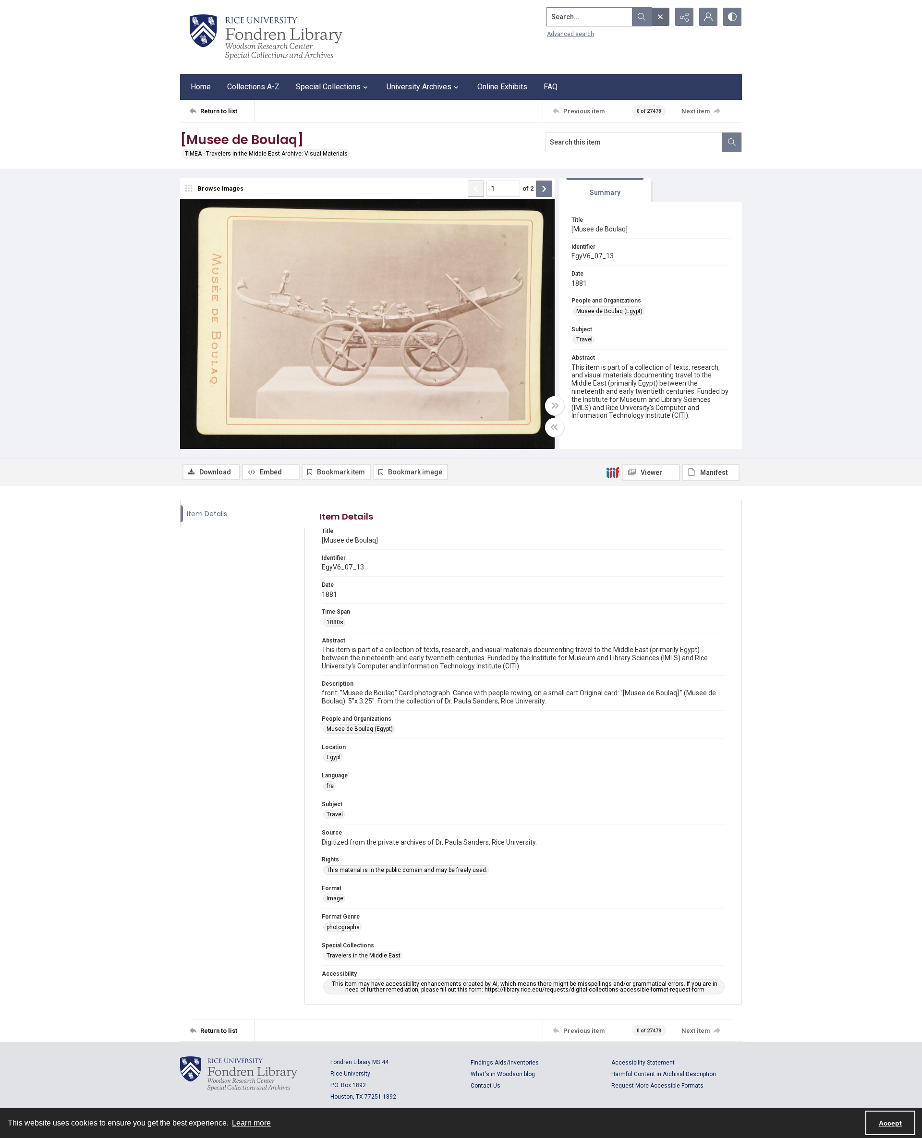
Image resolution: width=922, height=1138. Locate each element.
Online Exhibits (502, 86)
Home (201, 86)
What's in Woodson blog (503, 1074)
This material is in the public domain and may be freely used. (407, 870)
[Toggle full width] (554, 405)
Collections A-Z (253, 86)
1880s (335, 622)
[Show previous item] (476, 189)
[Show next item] (544, 189)
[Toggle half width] (554, 427)
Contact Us (485, 1085)
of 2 (528, 188)
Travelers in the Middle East (363, 955)
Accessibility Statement (643, 1062)
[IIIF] (612, 472)
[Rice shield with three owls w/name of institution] (266, 37)
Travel (584, 339)
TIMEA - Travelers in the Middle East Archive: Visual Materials (266, 153)
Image (335, 898)
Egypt (334, 757)
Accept (890, 1123)
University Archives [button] (419, 86)
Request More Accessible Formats (657, 1085)
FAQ (551, 86)
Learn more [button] (251, 1123)
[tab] (605, 190)
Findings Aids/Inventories (505, 1062)
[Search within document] (731, 142)
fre (330, 786)
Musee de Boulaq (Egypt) (609, 311)
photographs (343, 927)
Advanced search (570, 34)
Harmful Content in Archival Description (663, 1074)
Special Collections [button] (328, 86)
